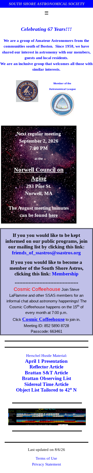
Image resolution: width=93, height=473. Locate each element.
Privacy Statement (46, 464)
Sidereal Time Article (46, 384)
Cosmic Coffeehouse (43, 319)
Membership (65, 273)
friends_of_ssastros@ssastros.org (46, 252)
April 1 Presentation (46, 361)
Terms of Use (46, 458)
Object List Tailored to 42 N (46, 390)
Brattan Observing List (46, 378)
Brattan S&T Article (46, 372)
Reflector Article (46, 366)
